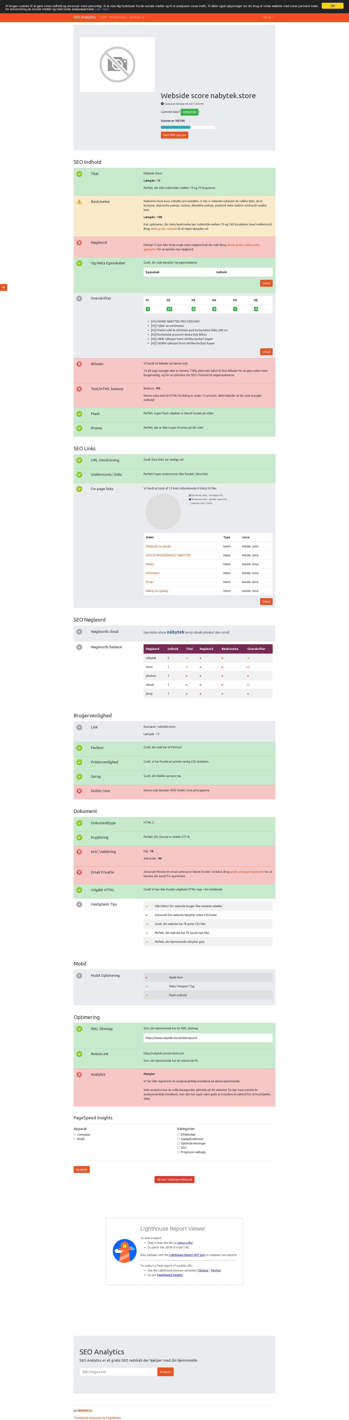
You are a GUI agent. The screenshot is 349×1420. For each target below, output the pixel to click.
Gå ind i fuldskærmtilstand (174, 1179)
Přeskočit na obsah (158, 546)
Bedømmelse (118, 17)
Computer (83, 1134)
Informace (152, 573)
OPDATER (189, 112)
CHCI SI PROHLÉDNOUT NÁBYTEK (168, 555)
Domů (150, 564)
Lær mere (102, 9)
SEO (183, 1147)
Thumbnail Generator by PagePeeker (97, 1417)
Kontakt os (137, 17)
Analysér (81, 1169)
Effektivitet (188, 1134)
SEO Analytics (85, 17)
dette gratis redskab (164, 228)
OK (332, 5)
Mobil (81, 1139)
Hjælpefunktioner (192, 1139)
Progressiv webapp (193, 1152)
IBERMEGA (84, 1410)
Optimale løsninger (193, 1143)
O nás (149, 582)
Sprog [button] (267, 17)
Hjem (103, 17)
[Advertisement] (215, 64)
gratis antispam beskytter (247, 871)
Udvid (266, 283)
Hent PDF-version (174, 135)
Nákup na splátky (157, 590)
